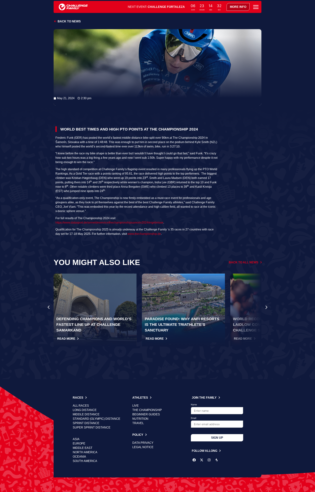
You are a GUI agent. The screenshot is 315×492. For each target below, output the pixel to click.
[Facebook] (194, 460)
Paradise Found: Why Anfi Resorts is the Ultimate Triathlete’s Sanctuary (182, 324)
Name (194, 405)
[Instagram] (209, 460)
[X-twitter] (201, 460)
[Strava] (216, 460)
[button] (48, 307)
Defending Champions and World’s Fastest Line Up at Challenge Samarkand (93, 324)
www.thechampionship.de (144, 233)
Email (193, 418)
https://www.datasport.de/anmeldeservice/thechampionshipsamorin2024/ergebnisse (109, 222)
